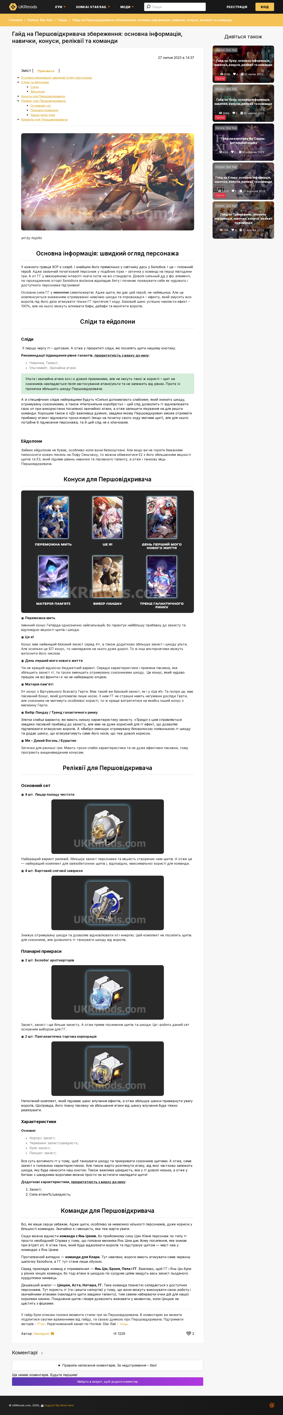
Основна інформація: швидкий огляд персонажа (56, 78)
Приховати (45, 71)
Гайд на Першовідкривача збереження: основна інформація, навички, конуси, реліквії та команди (152, 20)
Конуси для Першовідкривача (43, 96)
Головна (15, 20)
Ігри (58, 7)
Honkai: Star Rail (91, 7)
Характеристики (42, 115)
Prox (41, 1324)
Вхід (265, 7)
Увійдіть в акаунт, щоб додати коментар (107, 1382)
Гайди (62, 20)
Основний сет (40, 106)
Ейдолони (37, 91)
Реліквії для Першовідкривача (43, 101)
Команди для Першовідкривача (44, 119)
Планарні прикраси (44, 110)
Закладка (41, 1333)
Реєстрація (237, 7)
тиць (123, 1324)
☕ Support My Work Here (57, 1405)
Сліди (34, 87)
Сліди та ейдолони (35, 82)
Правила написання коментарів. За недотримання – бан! (109, 1365)
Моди (125, 7)
